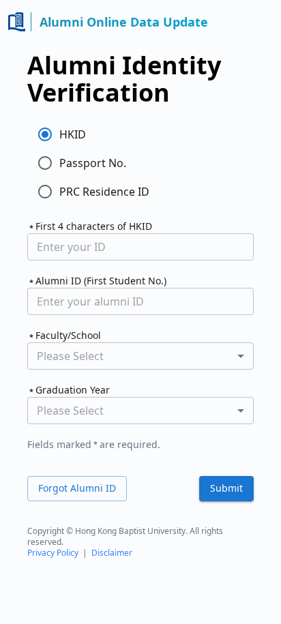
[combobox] (140, 356)
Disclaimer (111, 553)
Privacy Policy (52, 553)
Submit (226, 487)
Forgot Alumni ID (77, 487)
